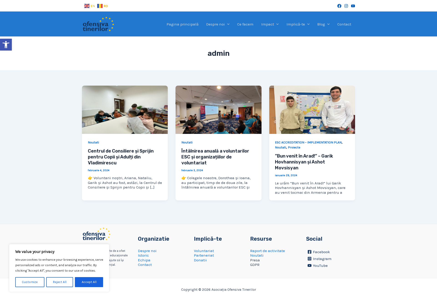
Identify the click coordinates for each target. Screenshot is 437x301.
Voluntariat (204, 250)
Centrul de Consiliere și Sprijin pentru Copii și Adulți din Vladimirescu (121, 157)
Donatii (200, 260)
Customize (30, 282)
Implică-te (296, 24)
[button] (6, 45)
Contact (344, 24)
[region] (59, 268)
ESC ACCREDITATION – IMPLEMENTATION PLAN (308, 142)
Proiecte (294, 147)
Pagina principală (182, 24)
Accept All (89, 282)
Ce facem (245, 24)
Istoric (143, 255)
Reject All (59, 282)
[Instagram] (346, 6)
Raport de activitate (267, 250)
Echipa (144, 260)
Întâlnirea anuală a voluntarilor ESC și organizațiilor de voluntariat (215, 157)
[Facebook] (339, 6)
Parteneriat (204, 255)
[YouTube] (353, 6)
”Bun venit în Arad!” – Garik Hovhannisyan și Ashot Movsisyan (304, 162)
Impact (267, 24)
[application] (227, 24)
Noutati (93, 142)
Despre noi (215, 24)
